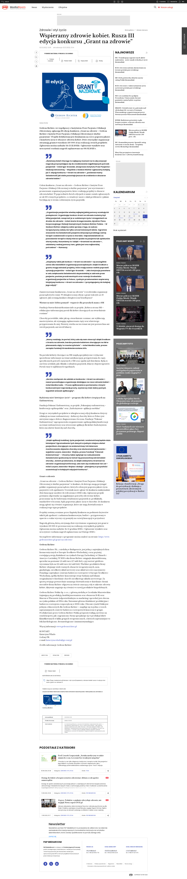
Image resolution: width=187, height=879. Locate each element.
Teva (87, 771)
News (34, 7)
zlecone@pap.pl (91, 850)
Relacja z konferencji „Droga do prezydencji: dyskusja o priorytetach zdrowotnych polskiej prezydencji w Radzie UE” (130, 489)
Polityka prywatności (100, 864)
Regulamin (111, 864)
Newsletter (184, 39)
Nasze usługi (167, 7)
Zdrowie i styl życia (142, 30)
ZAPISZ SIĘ (52, 836)
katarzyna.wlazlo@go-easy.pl (59, 640)
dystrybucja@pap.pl (111, 850)
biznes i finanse (121, 263)
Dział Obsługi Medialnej (134, 847)
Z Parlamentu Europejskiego (124, 457)
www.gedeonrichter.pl (66, 626)
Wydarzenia (48, 7)
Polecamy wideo (125, 241)
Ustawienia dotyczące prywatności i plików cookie (101, 866)
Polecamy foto (124, 343)
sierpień (116, 197)
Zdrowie (66, 655)
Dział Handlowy (110, 847)
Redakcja (89, 847)
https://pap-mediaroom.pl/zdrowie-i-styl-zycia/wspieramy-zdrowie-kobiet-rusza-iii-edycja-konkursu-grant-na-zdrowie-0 (75, 681)
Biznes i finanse (121, 365)
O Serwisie (89, 864)
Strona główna (129, 30)
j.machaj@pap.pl (131, 850)
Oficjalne (62, 7)
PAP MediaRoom (91, 793)
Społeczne (56, 655)
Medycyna (44, 655)
